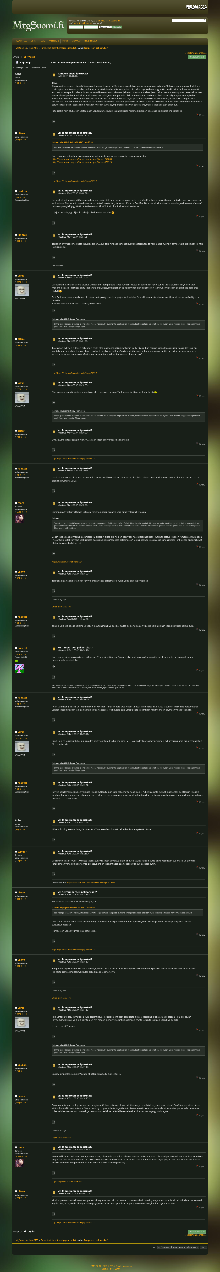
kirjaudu (101, 20)
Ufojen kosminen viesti (61, 607)
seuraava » (201, 52)
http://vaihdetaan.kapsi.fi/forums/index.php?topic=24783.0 (82, 159)
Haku (42, 40)
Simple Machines (124, 1266)
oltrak (21, 133)
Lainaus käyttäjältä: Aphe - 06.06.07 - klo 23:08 (72, 142)
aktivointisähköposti (83, 23)
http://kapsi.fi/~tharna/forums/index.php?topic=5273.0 (74, 181)
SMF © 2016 (109, 1266)
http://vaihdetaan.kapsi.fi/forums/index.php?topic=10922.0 (82, 162)
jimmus (22, 234)
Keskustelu (21, 40)
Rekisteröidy (90, 40)
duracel (22, 648)
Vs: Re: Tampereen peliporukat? (77, 892)
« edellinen (190, 52)
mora (21, 503)
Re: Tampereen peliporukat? (75, 647)
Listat (33, 40)
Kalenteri (54, 40)
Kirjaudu (76, 40)
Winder (22, 851)
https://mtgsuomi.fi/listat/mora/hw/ (67, 562)
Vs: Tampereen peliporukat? (75, 132)
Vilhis (21, 275)
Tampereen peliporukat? (73, 73)
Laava (21, 571)
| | (20, 83)
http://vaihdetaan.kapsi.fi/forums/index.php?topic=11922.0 (91, 882)
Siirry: (155, 1247)
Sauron (22, 1064)
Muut (65, 40)
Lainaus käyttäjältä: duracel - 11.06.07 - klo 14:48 (73, 907)
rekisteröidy (114, 20)
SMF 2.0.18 (96, 1266)
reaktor (22, 191)
